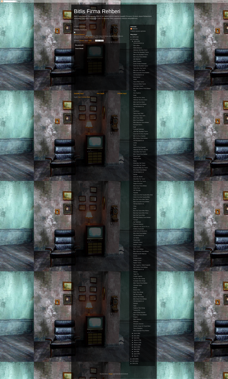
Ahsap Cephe (136, 156)
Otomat (135, 256)
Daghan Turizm (137, 262)
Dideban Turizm (137, 260)
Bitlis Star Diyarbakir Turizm (140, 54)
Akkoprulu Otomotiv (138, 323)
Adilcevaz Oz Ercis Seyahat (140, 149)
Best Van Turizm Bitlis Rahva (141, 210)
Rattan (135, 161)
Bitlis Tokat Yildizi (138, 118)
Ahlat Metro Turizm (138, 86)
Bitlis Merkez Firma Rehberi (140, 138)
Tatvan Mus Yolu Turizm (139, 68)
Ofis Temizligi (136, 190)
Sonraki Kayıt (78, 93)
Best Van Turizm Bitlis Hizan (140, 213)
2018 (133, 359)
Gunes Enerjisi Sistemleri (139, 63)
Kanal (134, 145)
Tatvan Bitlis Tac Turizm (139, 181)
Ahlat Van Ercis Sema (139, 97)
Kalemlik (135, 303)
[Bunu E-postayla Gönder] (96, 41)
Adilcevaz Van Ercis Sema (140, 99)
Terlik (134, 90)
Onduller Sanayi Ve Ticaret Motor (141, 326)
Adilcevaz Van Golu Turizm (140, 50)
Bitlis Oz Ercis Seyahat (139, 136)
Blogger (111, 374)
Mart (135, 351)
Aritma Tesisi (136, 188)
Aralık (135, 41)
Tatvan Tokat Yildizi (138, 113)
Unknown (134, 28)
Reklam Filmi (136, 290)
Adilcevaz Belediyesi (79, 34)
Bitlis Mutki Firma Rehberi (140, 170)
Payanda (135, 192)
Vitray (134, 206)
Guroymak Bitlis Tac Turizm (140, 167)
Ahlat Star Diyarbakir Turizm (140, 66)
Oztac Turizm (136, 247)
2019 (133, 39)
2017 (133, 361)
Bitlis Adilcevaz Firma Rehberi (141, 122)
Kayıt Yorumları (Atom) (84, 97)
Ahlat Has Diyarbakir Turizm (140, 131)
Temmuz (136, 342)
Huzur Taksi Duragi (138, 292)
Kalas (134, 208)
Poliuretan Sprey (137, 285)
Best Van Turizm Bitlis (139, 215)
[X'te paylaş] (99, 41)
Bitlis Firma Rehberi (97, 11)
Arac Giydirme (137, 93)
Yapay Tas (136, 274)
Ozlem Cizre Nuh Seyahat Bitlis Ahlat (143, 195)
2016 (133, 363)
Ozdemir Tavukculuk (138, 228)
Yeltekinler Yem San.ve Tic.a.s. (141, 226)
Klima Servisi (136, 77)
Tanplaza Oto (136, 310)
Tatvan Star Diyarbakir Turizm (141, 52)
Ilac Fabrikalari (137, 222)
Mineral (135, 287)
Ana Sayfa (100, 93)
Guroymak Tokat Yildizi (139, 115)
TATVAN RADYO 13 (138, 43)
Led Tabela (136, 237)
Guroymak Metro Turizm (139, 84)
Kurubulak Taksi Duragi (139, 281)
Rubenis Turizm (137, 244)
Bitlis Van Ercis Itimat (139, 102)
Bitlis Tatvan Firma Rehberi (140, 154)
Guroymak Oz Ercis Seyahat (140, 133)
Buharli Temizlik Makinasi (140, 253)
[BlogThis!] (98, 41)
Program (135, 317)
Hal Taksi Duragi (137, 294)
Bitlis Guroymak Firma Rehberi (141, 72)
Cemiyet (135, 219)
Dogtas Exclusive (137, 183)
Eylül (135, 338)
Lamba (135, 142)
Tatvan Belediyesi (137, 328)
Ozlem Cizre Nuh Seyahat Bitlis (141, 197)
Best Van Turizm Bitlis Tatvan (141, 199)
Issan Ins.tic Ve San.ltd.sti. (140, 231)
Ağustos (136, 340)
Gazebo (135, 174)
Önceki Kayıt (121, 93)
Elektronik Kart (137, 158)
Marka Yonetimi (137, 61)
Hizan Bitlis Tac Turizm (139, 165)
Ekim (135, 335)
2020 (133, 37)
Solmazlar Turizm (137, 242)
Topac (134, 305)
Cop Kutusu (136, 111)
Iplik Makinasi (136, 59)
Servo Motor (136, 45)
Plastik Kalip (136, 240)
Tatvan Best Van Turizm (139, 151)
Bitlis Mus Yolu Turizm (139, 70)
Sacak (135, 79)
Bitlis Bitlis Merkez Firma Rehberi (142, 88)
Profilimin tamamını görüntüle (138, 31)
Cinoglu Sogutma (137, 276)
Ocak (135, 356)
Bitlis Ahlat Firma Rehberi (139, 104)
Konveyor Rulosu (137, 124)
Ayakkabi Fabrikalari (138, 129)
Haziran (136, 344)
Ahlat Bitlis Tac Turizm (139, 179)
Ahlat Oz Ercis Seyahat (139, 147)
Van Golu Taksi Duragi (139, 278)
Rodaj (134, 95)
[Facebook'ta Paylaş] (101, 41)
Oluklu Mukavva (137, 47)
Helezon (135, 271)
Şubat (135, 353)
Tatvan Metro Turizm (138, 81)
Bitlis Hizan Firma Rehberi (140, 56)
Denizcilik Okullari (138, 176)
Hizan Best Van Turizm (139, 163)
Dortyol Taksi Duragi (138, 296)
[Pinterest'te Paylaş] (103, 41)
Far (134, 109)
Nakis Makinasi (137, 319)
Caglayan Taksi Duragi (139, 308)
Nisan (135, 349)
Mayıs (135, 347)
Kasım (136, 333)
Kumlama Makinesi (138, 224)
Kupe (134, 127)
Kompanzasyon (137, 258)
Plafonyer (135, 321)
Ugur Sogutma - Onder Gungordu (141, 265)
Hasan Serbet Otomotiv (139, 312)
